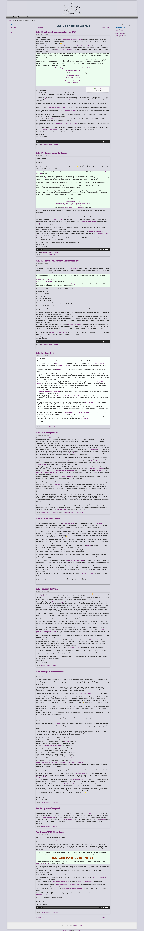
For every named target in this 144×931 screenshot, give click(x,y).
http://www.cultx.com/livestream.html (51, 745)
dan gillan (67, 512)
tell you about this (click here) (54, 840)
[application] (73, 141)
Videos (117, 36)
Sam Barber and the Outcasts (44, 165)
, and (70, 396)
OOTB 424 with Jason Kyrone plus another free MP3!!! (56, 32)
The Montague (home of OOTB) (61, 881)
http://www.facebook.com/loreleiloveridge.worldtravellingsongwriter (73, 203)
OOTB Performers (53, 147)
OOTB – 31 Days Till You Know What (49, 671)
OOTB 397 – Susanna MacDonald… (48, 518)
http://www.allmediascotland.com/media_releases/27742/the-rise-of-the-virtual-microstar (59, 762)
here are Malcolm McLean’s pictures (72, 39)
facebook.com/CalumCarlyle (72, 80)
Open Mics (27, 17)
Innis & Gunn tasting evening (85, 881)
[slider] (107, 141)
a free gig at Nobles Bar (70, 110)
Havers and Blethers (95, 639)
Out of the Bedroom (54, 215)
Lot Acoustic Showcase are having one (67, 681)
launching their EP (81, 773)
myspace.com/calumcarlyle (73, 77)
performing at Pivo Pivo (87, 573)
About (15, 17)
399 (64, 512)
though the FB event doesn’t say (99, 877)
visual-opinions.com (96, 449)
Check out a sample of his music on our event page (58, 99)
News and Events (44, 147)
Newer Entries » (106, 27)
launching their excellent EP (79, 779)
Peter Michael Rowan (95, 231)
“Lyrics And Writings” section (63, 49)
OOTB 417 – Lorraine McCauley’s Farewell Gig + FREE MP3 (57, 260)
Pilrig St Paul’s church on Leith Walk (47, 129)
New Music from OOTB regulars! (48, 808)
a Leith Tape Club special (48, 718)
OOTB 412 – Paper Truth (45, 353)
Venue (20, 17)
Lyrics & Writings (119, 30)
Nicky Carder (92, 221)
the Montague (84, 418)
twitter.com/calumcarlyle (73, 82)
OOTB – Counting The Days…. (47, 588)
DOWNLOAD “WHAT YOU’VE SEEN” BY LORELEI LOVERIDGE (73, 197)
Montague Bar (60, 367)
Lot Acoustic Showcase (85, 693)
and (57, 107)
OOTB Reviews (77, 512)
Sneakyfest (57, 723)
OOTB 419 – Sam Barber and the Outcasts (51, 153)
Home (9, 17)
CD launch (73, 647)
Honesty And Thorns (99, 470)
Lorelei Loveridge (66, 171)
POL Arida (67, 741)
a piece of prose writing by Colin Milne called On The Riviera (75, 45)
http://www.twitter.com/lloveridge (72, 205)
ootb (72, 512)
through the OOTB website (43, 863)
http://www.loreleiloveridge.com (73, 201)
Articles (117, 29)
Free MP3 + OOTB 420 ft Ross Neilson (50, 832)
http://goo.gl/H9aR (41, 777)
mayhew (88, 545)
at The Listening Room (65, 123)
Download (55, 144)
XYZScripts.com (79, 930)
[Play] (38, 142)
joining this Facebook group (47, 817)
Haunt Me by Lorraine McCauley (45, 279)
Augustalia (79, 223)
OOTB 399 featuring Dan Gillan (47, 432)
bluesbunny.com (100, 523)
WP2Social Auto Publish (66, 930)
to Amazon (60, 509)
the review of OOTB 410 (62, 369)
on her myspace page (75, 284)
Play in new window (46, 144)
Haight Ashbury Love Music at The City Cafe (67, 884)
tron (82, 512)
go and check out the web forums (59, 332)
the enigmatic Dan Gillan (45, 437)
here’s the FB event (51, 105)
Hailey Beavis (40, 223)
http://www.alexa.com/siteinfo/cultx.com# (61, 757)
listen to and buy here (94, 813)
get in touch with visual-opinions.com (78, 453)
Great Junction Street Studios (75, 560)
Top (81, 925)
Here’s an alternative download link (45, 281)
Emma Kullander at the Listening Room (60, 308)
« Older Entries (40, 27)
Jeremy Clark (76, 925)
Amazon (103, 819)
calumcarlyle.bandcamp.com (72, 79)
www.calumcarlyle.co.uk (72, 75)
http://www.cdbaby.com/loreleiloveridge (72, 207)
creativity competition (67, 476)
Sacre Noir (84, 221)
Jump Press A (57, 484)
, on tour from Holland (73, 888)
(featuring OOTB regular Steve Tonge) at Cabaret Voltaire (83, 412)
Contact (34, 17)
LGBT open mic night (90, 402)
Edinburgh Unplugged (57, 219)
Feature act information (16, 29)
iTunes (66, 509)
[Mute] (103, 142)
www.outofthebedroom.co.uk (43, 178)
